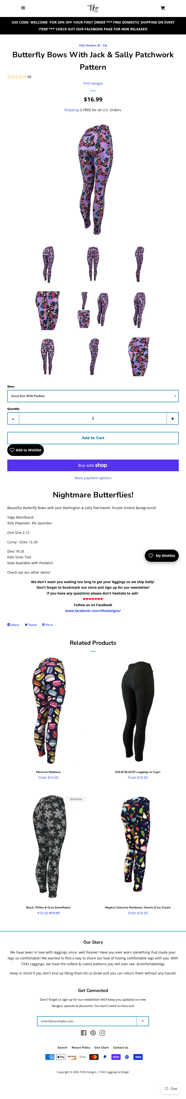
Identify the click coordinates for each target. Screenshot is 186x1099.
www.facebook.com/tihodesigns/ (93, 610)
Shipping (71, 110)
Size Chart (101, 1047)
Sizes (11, 386)
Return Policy (81, 1047)
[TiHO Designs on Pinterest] (93, 1034)
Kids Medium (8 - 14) (93, 45)
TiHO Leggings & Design (114, 1072)
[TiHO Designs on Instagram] (102, 1034)
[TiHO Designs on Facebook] (84, 1034)
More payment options (93, 478)
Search (62, 1047)
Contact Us (120, 1047)
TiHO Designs (93, 83)
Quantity (13, 409)
